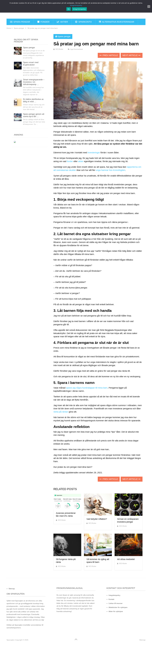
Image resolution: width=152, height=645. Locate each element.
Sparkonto (85, 22)
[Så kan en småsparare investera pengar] (128, 504)
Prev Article (110, 55)
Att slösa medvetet (126, 559)
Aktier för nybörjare (116, 611)
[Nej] (148, 6)
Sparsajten (11, 640)
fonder (70, 161)
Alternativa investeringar (118, 22)
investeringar (94, 152)
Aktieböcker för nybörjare (118, 607)
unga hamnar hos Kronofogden (110, 170)
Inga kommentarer (76, 49)
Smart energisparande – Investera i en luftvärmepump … (33, 81)
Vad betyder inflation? (96, 519)
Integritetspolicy (114, 595)
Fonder (45, 22)
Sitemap (12, 589)
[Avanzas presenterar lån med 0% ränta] (67, 501)
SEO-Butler (59, 49)
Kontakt (111, 599)
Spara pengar (21, 22)
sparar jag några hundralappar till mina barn (86, 388)
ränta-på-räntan (60, 412)
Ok (69, 9)
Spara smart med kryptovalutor (30, 63)
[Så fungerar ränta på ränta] (67, 545)
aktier (80, 161)
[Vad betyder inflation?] (98, 504)
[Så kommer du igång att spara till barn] (98, 545)
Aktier (64, 22)
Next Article (130, 55)
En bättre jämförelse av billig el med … (33, 100)
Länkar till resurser (116, 603)
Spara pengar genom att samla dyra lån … (33, 115)
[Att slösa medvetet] (128, 545)
